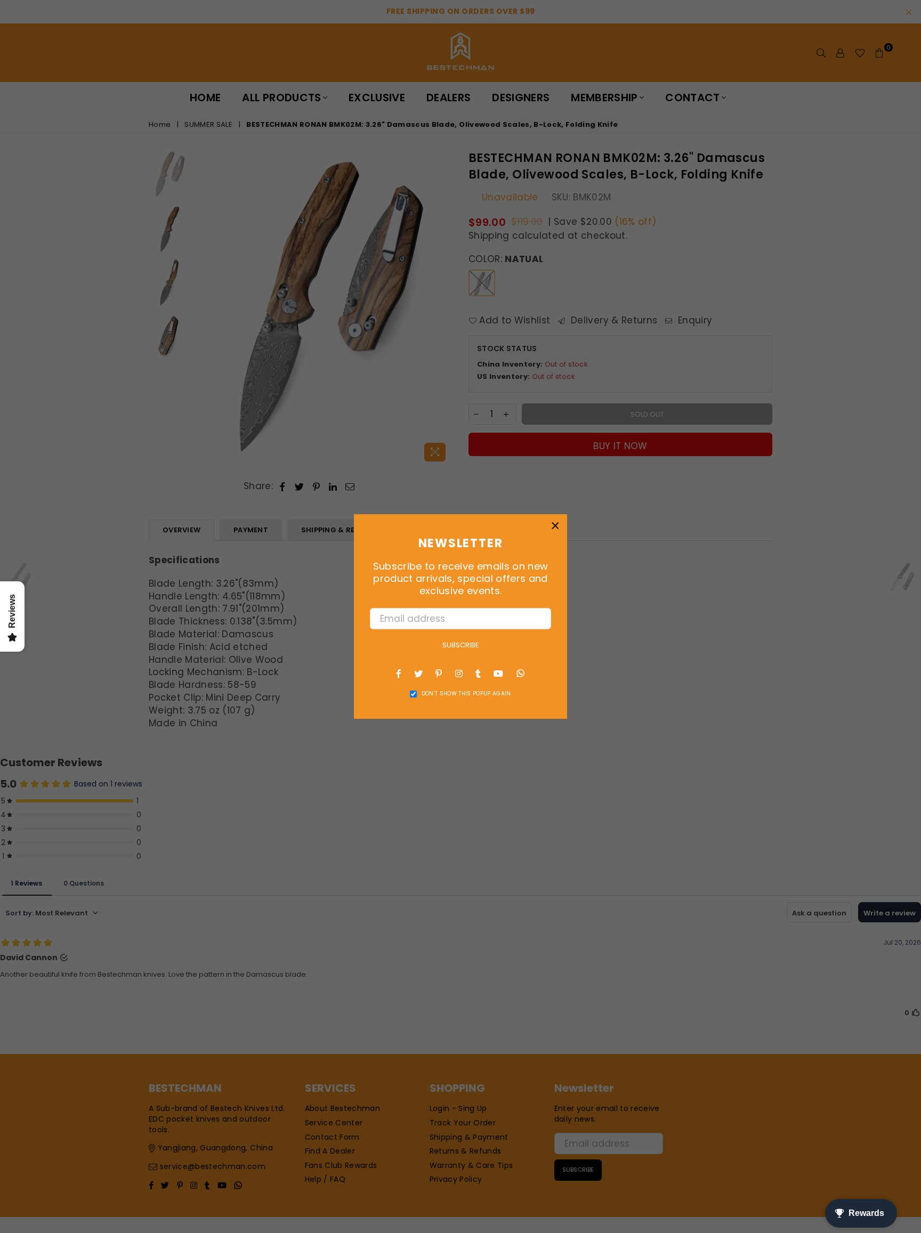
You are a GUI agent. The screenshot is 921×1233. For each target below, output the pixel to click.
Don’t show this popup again (466, 693)
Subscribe (460, 645)
